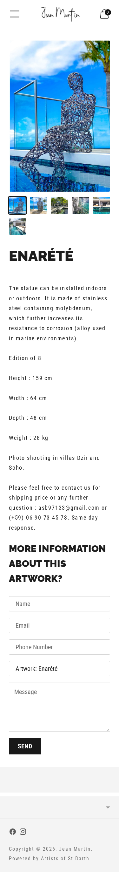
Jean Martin (75, 849)
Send (25, 746)
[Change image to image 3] (59, 205)
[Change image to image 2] (38, 205)
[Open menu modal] (14, 14)
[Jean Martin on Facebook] (13, 833)
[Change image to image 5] (101, 205)
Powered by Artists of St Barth (49, 858)
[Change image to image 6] (17, 226)
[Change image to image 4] (80, 205)
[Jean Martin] (59, 14)
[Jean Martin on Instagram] (23, 833)
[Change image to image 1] (17, 205)
